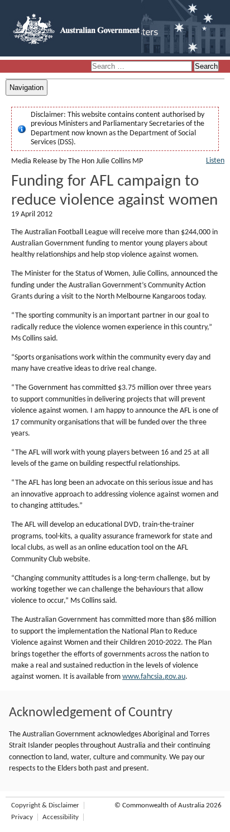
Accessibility (60, 817)
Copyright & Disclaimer (45, 805)
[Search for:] (142, 66)
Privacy (22, 817)
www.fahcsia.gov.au (153, 676)
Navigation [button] (26, 87)
